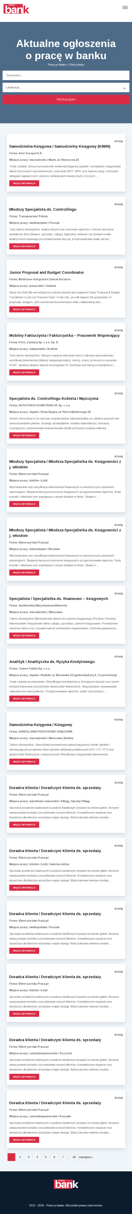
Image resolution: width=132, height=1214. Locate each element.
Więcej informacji (24, 183)
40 (74, 1157)
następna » (86, 1157)
